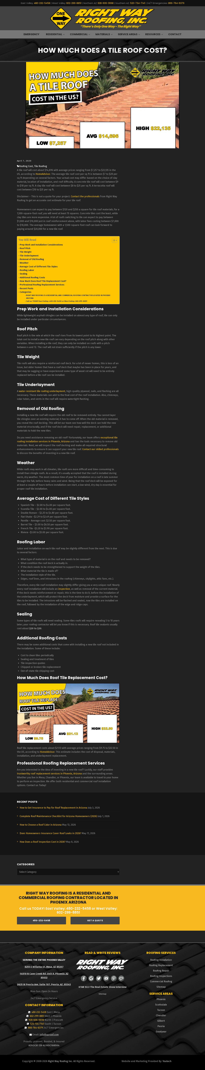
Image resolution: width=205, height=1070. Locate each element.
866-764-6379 (176, 3)
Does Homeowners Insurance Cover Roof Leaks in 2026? (50, 833)
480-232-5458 (42, 3)
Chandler (161, 1015)
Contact (174, 34)
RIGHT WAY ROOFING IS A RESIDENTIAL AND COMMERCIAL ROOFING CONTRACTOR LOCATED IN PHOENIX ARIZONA (68, 296)
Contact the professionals (85, 196)
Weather (24, 262)
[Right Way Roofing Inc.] (102, 18)
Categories (25, 292)
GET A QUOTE (95, 920)
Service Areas (127, 34)
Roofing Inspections (161, 976)
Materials (102, 34)
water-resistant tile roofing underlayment (42, 391)
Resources (152, 34)
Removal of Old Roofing (32, 259)
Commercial (79, 34)
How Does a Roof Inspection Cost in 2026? (42, 841)
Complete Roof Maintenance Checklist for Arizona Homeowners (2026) (58, 816)
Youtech (167, 1061)
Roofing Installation (161, 959)
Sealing (23, 273)
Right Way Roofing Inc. (60, 1061)
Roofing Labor (27, 270)
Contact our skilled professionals (100, 449)
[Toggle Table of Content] (113, 240)
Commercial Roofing (161, 981)
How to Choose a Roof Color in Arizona (41, 824)
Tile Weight (25, 252)
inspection (64, 588)
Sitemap (102, 994)
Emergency (31, 34)
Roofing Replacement (161, 965)
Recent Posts (26, 288)
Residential (54, 34)
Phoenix (161, 999)
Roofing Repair (161, 970)
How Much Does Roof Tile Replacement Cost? (43, 281)
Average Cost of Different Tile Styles (38, 266)
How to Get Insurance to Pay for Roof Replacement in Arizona (53, 807)
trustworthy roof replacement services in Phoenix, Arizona (49, 773)
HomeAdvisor (43, 174)
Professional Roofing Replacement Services (42, 284)
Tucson (161, 1010)
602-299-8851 (73, 3)
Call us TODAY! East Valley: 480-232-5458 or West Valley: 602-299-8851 (56, 301)
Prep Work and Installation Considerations (41, 244)
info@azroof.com (49, 1034)
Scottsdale (161, 1004)
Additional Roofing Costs (32, 277)
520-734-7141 (137, 3)
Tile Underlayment (29, 255)
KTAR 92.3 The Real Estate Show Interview (103, 987)
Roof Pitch (25, 248)
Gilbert (161, 1020)
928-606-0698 (105, 3)
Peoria (161, 1026)
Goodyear (161, 1031)
